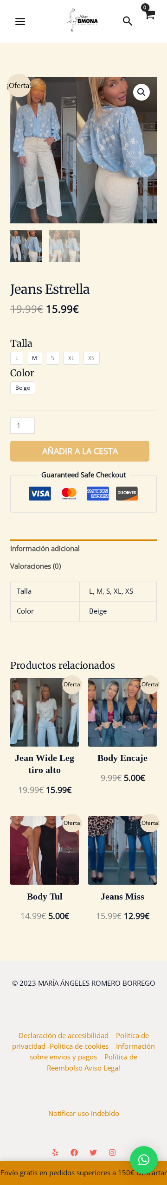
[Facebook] (74, 1152)
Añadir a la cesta (80, 450)
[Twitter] (93, 1152)
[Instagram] (112, 1152)
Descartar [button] (151, 1172)
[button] (141, 92)
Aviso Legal (102, 1067)
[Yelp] (55, 1152)
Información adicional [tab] (45, 548)
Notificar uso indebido (83, 1113)
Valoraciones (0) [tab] (35, 565)
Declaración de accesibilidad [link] (67, 1035)
